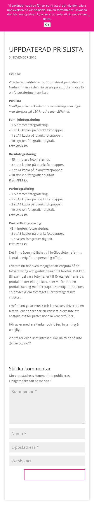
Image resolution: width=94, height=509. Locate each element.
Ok (47, 24)
